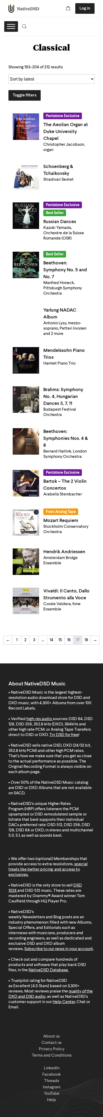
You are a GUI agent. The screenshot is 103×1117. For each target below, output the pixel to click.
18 (86, 640)
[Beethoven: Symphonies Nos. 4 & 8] (26, 441)
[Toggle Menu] (11, 26)
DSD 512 (32, 891)
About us (51, 1036)
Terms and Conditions (52, 1055)
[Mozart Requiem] (26, 522)
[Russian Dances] (26, 215)
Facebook (51, 1074)
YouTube (51, 1094)
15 (60, 640)
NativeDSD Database (48, 970)
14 (51, 640)
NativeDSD (23, 8)
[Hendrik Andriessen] (26, 561)
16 (69, 640)
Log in (84, 8)
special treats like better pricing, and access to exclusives (48, 869)
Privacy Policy (51, 1049)
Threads (51, 1081)
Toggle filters (24, 95)
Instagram (51, 1087)
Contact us (51, 1043)
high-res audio (39, 719)
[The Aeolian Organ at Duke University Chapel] (26, 126)
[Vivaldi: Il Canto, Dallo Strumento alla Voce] (26, 601)
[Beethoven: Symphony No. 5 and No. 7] (26, 265)
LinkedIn (51, 1068)
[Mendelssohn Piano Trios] (26, 360)
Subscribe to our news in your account (58, 949)
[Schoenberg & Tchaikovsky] (26, 176)
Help (51, 1100)
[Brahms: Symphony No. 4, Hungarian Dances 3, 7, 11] (26, 399)
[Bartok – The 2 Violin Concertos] (26, 483)
